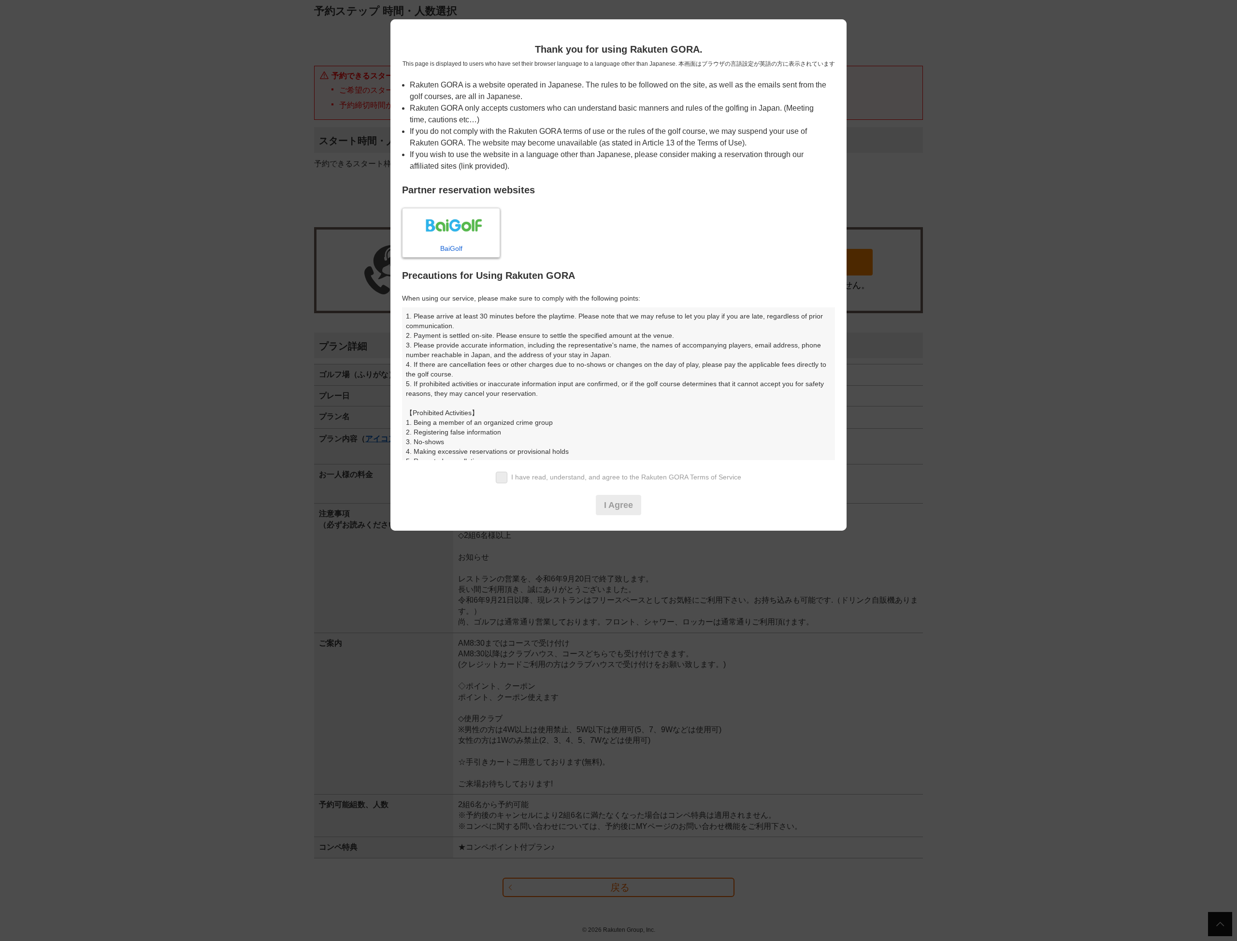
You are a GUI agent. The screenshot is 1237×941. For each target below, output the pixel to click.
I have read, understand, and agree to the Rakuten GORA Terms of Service (626, 477)
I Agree (618, 505)
